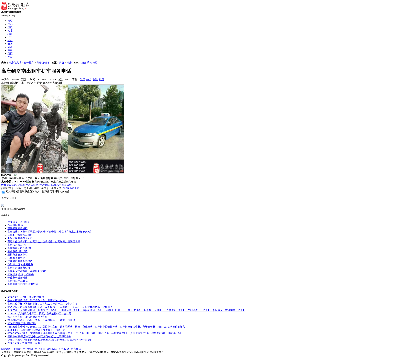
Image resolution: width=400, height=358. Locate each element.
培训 (10, 34)
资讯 (10, 24)
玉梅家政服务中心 (18, 254)
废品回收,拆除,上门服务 (21, 274)
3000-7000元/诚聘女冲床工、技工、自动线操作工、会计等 (39, 313)
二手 (10, 37)
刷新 (101, 79)
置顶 (82, 79)
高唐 (61, 62)
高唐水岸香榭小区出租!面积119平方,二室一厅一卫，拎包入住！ (43, 303)
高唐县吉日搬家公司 (19, 267)
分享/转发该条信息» (28, 185)
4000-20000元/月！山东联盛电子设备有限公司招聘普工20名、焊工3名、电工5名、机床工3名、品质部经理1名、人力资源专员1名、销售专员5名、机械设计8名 (94, 333)
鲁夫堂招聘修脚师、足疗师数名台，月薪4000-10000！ (37, 300)
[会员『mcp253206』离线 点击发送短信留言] (51, 181)
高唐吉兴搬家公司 (18, 244)
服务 (10, 43)
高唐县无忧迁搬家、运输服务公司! (27, 271)
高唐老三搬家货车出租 (20, 235)
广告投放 (64, 349)
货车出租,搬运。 (17, 225)
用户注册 (40, 349)
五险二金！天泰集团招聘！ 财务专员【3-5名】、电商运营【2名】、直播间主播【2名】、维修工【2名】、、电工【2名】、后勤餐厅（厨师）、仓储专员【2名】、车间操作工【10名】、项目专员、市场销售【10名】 (126, 310)
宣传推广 (29, 62)
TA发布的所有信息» (62, 185)
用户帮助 (28, 349)
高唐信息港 (15, 62)
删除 (95, 79)
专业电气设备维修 (18, 277)
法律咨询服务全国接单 (20, 261)
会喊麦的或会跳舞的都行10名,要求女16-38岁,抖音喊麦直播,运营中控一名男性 (50, 339)
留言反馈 (76, 349)
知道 (10, 47)
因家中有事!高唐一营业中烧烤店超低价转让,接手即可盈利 (39, 336)
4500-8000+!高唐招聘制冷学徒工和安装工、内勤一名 (36, 330)
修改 (88, 79)
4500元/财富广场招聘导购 (22, 323)
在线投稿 (52, 349)
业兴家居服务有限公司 (20, 238)
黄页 (10, 53)
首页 (10, 20)
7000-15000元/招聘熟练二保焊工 (25, 343)
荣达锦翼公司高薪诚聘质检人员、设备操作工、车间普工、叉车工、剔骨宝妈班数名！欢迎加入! (60, 307)
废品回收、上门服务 (19, 221)
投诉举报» (45, 185)
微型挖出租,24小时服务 (20, 264)
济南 (89, 62)
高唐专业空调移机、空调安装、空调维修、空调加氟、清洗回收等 (44, 241)
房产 (10, 27)
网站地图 (6, 349)
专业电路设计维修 (18, 251)
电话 (95, 62)
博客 (10, 50)
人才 (10, 30)
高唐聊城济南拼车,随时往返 (23, 284)
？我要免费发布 (70, 188)
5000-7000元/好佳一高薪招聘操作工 (27, 297)
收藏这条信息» (9, 185)
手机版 (17, 349)
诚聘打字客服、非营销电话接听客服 (28, 316)
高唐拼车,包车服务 (18, 281)
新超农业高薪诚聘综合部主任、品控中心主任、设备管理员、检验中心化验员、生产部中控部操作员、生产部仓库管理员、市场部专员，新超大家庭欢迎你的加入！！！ (100, 326)
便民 (10, 56)
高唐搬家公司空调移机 (20, 248)
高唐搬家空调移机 (18, 228)
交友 (10, 40)
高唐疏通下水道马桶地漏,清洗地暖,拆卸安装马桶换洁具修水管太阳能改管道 (49, 231)
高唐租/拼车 (43, 62)
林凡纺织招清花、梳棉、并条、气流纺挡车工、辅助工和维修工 (43, 320)
